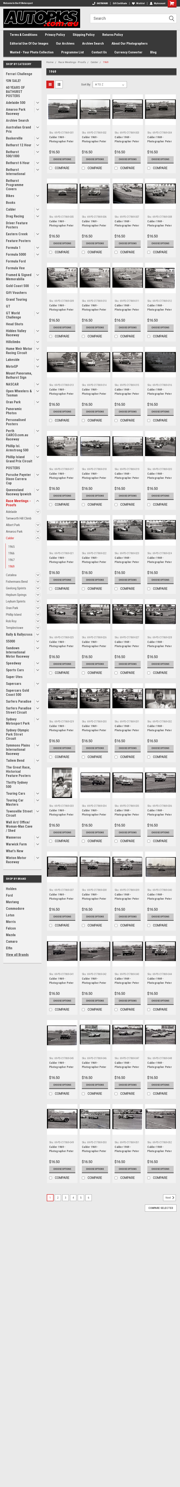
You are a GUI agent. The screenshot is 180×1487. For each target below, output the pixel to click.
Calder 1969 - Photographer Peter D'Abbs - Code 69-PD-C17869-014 (94, 392)
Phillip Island (14, 615)
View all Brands (17, 955)
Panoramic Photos (14, 411)
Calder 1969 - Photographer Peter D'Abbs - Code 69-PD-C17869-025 (61, 644)
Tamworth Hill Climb (18, 518)
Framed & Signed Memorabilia (18, 277)
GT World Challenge (13, 315)
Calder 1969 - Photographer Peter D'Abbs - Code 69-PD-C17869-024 (159, 560)
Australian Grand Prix (18, 129)
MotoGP (12, 366)
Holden (11, 889)
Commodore (15, 908)
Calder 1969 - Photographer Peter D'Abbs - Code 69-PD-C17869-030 (94, 729)
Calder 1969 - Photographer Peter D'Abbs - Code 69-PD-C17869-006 (94, 224)
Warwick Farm (16, 844)
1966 (11, 553)
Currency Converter (128, 52)
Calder (11, 209)
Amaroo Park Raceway (15, 111)
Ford (9, 895)
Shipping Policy (84, 35)
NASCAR (12, 384)
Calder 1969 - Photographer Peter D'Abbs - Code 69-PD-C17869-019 (127, 476)
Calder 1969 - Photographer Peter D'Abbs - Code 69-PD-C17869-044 (159, 981)
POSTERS (13, 468)
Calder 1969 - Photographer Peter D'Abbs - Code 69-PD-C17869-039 (127, 897)
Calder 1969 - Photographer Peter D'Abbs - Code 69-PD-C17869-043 (127, 981)
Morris (11, 922)
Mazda (11, 935)
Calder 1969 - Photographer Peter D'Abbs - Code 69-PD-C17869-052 (159, 1149)
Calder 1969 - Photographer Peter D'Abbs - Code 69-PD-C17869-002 (94, 140)
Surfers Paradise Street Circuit (18, 710)
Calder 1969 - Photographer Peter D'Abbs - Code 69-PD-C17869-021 (61, 560)
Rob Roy (11, 621)
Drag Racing (15, 216)
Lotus (10, 915)
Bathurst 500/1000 (12, 154)
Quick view (62, 121)
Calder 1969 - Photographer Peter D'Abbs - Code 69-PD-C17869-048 (159, 1065)
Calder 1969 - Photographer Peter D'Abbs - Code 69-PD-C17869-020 (159, 476)
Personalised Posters (16, 422)
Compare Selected (160, 1208)
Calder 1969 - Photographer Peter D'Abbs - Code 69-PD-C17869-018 (94, 476)
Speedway (13, 663)
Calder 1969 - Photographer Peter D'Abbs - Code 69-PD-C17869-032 (159, 729)
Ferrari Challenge (19, 74)
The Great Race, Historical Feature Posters (18, 771)
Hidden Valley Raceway (16, 333)
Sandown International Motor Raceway (17, 652)
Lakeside (13, 360)
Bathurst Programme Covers (14, 185)
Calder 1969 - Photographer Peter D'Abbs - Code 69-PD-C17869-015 (127, 392)
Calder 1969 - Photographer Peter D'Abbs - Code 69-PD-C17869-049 (61, 1149)
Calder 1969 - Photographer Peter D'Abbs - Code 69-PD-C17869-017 (61, 476)
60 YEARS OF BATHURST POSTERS (15, 91)
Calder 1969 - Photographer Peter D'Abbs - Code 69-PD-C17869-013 (61, 392)
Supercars (13, 684)
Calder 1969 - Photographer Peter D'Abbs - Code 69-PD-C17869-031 (127, 729)
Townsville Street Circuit (19, 813)
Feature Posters (18, 241)
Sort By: (86, 84)
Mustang (12, 902)
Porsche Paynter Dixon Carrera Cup (18, 479)
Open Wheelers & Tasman (19, 393)
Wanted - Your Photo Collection (32, 52)
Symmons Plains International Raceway (18, 749)
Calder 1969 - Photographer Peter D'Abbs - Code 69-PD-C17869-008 (159, 224)
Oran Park (13, 402)
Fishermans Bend (17, 582)
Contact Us (99, 52)
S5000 (10, 641)
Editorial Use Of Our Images (29, 43)
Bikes (10, 196)
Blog (153, 52)
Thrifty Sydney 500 (17, 784)
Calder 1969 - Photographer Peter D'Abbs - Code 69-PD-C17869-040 (159, 897)
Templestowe (14, 628)
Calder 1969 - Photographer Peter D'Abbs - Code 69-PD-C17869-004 (159, 140)
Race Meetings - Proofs (18, 503)
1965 (11, 547)
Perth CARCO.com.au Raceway (17, 435)
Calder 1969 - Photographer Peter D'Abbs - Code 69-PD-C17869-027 (127, 644)
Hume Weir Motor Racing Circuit (19, 351)
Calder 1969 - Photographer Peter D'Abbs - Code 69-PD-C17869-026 (94, 644)
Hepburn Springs (16, 595)
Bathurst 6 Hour (18, 163)
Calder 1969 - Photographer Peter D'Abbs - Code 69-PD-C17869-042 (94, 981)
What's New (14, 851)
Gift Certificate (120, 3)
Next (169, 1197)
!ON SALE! (13, 81)
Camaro (12, 941)
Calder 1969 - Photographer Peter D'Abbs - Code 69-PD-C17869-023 (127, 560)
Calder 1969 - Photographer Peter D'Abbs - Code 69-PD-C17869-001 (61, 140)
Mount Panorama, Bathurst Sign (19, 375)
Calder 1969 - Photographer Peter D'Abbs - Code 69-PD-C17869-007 (127, 224)
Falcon (11, 928)
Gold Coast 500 (17, 286)
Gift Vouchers (16, 293)
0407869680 (102, 3)
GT (8, 306)
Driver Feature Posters (17, 225)
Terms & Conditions (23, 35)
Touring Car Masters (14, 802)
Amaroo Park (14, 532)
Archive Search (93, 43)
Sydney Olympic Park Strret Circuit (17, 734)
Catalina (11, 575)
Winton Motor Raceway (16, 860)
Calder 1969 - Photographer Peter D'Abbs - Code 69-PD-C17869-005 (61, 224)
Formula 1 (13, 248)
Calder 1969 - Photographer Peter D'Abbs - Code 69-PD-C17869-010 (94, 308)
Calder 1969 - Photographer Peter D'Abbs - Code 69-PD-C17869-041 (61, 981)
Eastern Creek (17, 234)
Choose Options (62, 159)
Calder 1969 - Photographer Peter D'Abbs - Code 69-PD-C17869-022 (94, 560)
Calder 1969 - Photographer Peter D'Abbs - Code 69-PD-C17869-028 (159, 644)
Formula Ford (16, 261)
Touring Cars (15, 793)
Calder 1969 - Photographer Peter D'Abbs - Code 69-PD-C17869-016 (159, 392)
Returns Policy (112, 35)
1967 (11, 560)
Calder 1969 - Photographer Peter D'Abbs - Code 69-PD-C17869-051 (127, 1149)
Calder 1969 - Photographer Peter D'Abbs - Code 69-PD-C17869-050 (94, 1149)
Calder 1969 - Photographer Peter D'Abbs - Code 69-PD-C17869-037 (61, 897)
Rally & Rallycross (19, 634)
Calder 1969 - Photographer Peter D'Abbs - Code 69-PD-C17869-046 (94, 1065)
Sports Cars (15, 670)
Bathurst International (15, 172)
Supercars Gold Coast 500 (17, 692)
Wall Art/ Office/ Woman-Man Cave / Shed (19, 826)
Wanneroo (13, 837)
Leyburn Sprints (15, 601)
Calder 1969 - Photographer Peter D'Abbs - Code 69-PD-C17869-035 (127, 813)
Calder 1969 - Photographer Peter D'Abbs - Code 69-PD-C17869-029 (61, 729)
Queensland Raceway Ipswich (18, 492)
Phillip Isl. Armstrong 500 (17, 448)
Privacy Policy (55, 35)
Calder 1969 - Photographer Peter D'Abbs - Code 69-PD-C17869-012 (159, 308)
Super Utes (14, 677)
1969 (11, 566)
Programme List (72, 52)
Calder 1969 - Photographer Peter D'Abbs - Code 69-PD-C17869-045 (61, 1065)
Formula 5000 (16, 254)
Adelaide (11, 512)
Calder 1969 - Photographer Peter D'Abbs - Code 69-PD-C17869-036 (159, 813)
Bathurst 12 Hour (18, 145)
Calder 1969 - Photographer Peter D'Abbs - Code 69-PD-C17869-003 (127, 140)
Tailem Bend (15, 760)
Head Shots (14, 324)
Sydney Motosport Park (18, 721)
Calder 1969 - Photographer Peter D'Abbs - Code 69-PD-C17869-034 (94, 813)
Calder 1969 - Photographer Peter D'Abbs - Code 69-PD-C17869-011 (127, 308)
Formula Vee (15, 268)
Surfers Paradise (18, 701)
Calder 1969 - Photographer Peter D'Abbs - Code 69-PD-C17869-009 (61, 308)
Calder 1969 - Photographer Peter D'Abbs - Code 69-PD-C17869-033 (61, 813)
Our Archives (65, 43)
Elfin (9, 948)
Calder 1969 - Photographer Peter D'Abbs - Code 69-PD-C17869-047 (127, 1065)
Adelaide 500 (15, 103)
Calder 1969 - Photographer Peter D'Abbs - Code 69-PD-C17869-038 (94, 897)
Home (50, 62)
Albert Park (13, 525)
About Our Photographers (130, 43)
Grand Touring (16, 299)
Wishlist (140, 3)
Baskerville (14, 138)
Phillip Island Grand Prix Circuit (19, 459)
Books (10, 203)
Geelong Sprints (16, 588)
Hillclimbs (13, 342)
